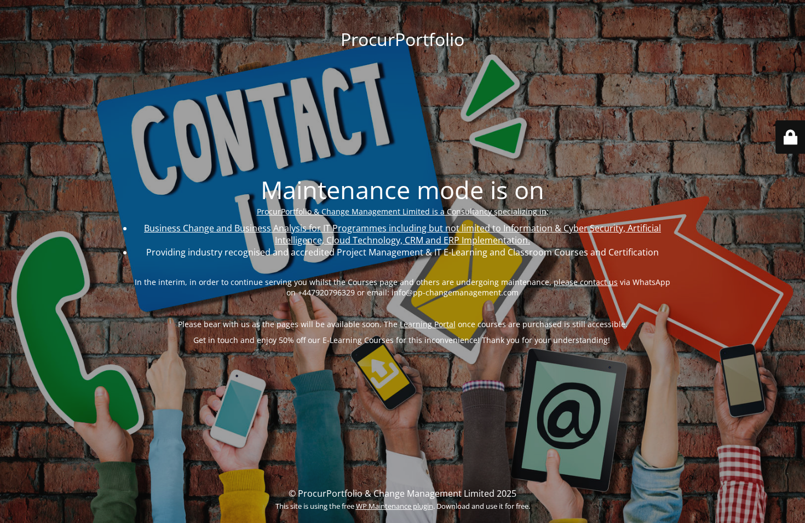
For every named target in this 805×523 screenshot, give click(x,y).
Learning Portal (428, 324)
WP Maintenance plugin (394, 506)
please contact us (586, 282)
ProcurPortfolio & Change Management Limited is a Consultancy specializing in (402, 211)
